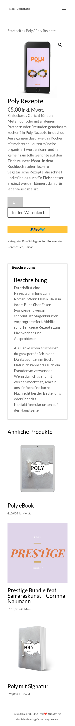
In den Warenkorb (28, 212)
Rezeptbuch (15, 247)
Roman (29, 247)
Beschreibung (23, 267)
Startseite (15, 31)
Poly (29, 31)
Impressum (51, 719)
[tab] (37, 267)
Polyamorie (54, 241)
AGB (40, 719)
